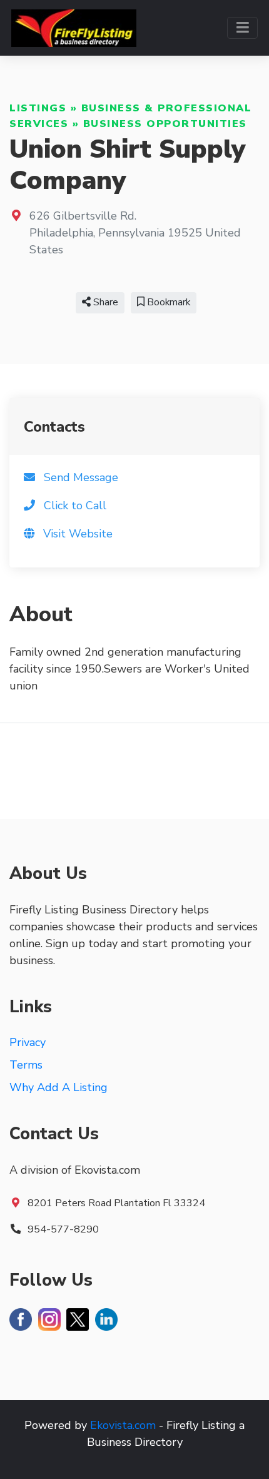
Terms (26, 1064)
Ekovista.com (123, 1425)
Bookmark (167, 302)
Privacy (27, 1042)
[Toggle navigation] (242, 28)
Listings (37, 108)
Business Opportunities (165, 124)
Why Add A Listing (58, 1087)
